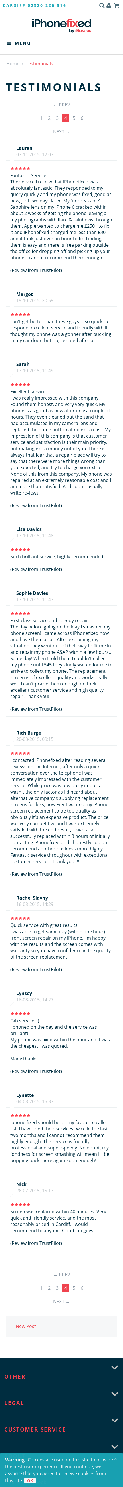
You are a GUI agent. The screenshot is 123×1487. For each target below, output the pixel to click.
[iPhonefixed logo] (61, 26)
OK (30, 1480)
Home (12, 63)
